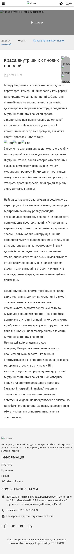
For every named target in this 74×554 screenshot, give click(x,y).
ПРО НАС (6, 464)
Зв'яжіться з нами (12, 481)
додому (6, 40)
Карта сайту (42, 543)
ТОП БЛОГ (57, 543)
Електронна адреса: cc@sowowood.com (30, 516)
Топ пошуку (27, 543)
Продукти (7, 470)
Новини (22, 40)
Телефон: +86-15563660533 (22, 510)
